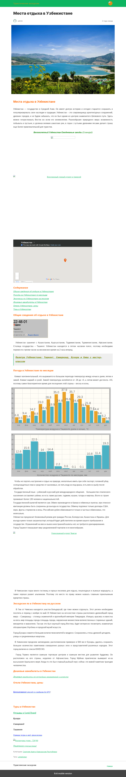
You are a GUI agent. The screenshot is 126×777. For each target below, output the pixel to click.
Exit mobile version (63, 773)
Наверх (110, 766)
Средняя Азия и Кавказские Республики (40, 752)
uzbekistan (22, 757)
